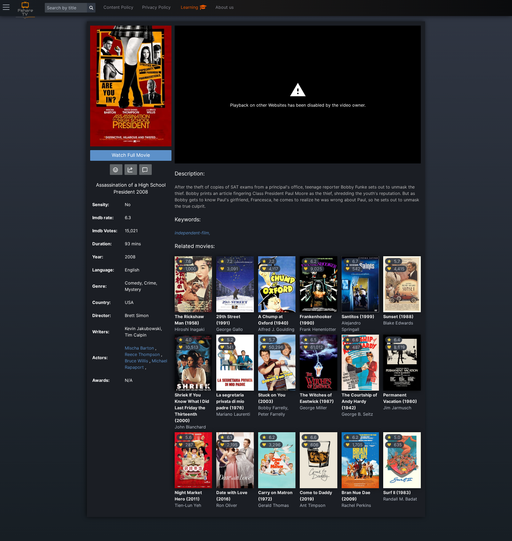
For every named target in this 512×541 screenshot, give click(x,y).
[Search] (91, 8)
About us (224, 7)
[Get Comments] (145, 169)
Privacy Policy (156, 7)
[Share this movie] (131, 169)
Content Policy (118, 7)
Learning (190, 7)
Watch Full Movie (131, 155)
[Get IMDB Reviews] (116, 169)
